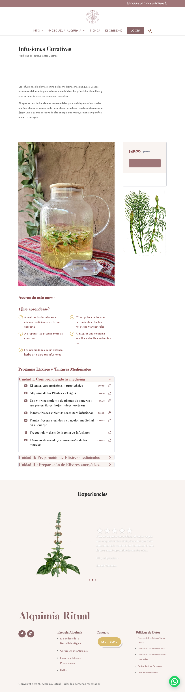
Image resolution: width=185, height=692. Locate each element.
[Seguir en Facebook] (22, 633)
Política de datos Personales (150, 666)
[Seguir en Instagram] (30, 633)
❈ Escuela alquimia (65, 30)
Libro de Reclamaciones (148, 672)
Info (36, 30)
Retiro (63, 670)
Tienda (95, 30)
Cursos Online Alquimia (74, 650)
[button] (174, 681)
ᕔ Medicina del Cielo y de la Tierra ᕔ (147, 3)
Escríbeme (113, 30)
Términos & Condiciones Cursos (151, 648)
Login (135, 30)
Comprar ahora (144, 163)
